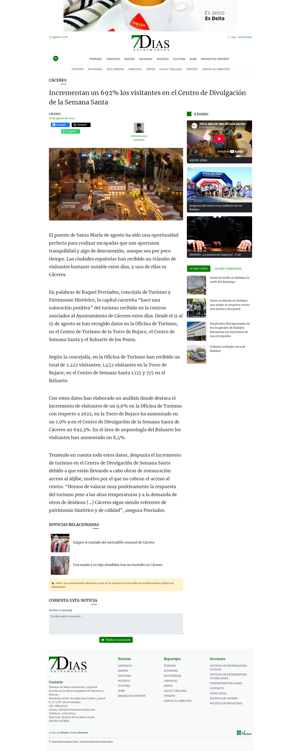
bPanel (65, 732)
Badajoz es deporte (215, 59)
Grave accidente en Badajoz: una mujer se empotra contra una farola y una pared (230, 305)
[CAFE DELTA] (150, 15)
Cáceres (57, 80)
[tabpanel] (219, 322)
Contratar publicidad (226, 683)
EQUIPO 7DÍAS (198, 160)
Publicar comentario (118, 639)
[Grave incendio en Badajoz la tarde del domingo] (196, 285)
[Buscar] (55, 58)
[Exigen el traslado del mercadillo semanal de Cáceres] (60, 543)
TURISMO (77, 69)
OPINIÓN (192, 69)
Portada (96, 59)
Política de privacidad (226, 703)
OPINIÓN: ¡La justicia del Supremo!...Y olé (215, 254)
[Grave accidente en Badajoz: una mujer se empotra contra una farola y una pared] (196, 308)
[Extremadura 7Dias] (150, 43)
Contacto (217, 688)
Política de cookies (224, 698)
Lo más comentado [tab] (228, 268)
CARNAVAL (135, 69)
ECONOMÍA (95, 69)
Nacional (145, 59)
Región (129, 59)
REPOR (150, 69)
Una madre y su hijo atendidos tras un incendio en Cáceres (117, 565)
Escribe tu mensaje (60, 610)
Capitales (113, 59)
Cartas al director (216, 69)
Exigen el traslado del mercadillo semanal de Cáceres (113, 542)
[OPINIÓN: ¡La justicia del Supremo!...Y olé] (219, 234)
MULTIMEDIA (115, 69)
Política (163, 59)
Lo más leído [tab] (199, 268)
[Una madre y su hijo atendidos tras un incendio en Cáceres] (60, 565)
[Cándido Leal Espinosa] (139, 128)
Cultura (179, 59)
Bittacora (83, 732)
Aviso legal (218, 693)
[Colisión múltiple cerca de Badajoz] (196, 354)
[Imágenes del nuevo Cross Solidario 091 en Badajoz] (219, 184)
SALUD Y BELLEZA (170, 69)
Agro (193, 59)
